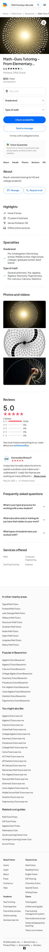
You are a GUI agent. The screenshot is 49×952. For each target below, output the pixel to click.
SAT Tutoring (30, 878)
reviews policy (21, 445)
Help (5, 887)
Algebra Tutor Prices (11, 826)
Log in (5, 869)
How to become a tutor (35, 918)
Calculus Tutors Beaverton (13, 669)
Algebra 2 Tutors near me (13, 720)
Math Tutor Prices (9, 817)
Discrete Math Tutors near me (15, 779)
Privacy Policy (9, 945)
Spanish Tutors (31, 887)
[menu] (5, 4)
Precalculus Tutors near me (14, 743)
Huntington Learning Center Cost (16, 839)
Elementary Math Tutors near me (16, 770)
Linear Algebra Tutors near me (15, 788)
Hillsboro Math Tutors (11, 617)
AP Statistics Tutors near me (14, 761)
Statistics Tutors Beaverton (14, 696)
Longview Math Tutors (11, 640)
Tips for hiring (9, 902)
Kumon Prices (8, 844)
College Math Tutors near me (14, 747)
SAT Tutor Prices (9, 821)
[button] (24, 506)
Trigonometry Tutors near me (15, 801)
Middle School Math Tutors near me (17, 792)
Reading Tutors (32, 869)
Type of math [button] (12, 109)
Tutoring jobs (31, 902)
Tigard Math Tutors (10, 604)
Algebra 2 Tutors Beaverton (14, 664)
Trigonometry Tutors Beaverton (16, 700)
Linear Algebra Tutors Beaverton (16, 691)
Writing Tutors (31, 892)
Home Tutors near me (11, 752)
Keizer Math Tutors (10, 631)
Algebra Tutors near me (12, 716)
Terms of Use (29, 942)
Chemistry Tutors (32, 883)
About (6, 162)
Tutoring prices (9, 906)
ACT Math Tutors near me (13, 756)
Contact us (8, 883)
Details (15, 162)
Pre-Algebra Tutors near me (14, 774)
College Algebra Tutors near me (16, 734)
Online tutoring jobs (34, 906)
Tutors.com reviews (34, 930)
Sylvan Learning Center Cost (14, 835)
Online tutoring (9, 915)
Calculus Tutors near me (12, 725)
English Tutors (31, 874)
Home (5, 13)
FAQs (45, 162)
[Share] (43, 22)
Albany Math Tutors (10, 644)
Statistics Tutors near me (13, 797)
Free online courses (12, 911)
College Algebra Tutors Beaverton (17, 673)
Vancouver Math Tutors (12, 622)
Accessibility (24, 945)
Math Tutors (17, 13)
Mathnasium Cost (10, 830)
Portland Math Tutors (11, 608)
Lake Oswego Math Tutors (13, 613)
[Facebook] (24, 948)
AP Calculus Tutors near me (14, 765)
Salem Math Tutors (10, 635)
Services (37, 945)
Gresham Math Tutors (11, 626)
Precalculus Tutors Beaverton (15, 682)
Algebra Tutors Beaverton (13, 660)
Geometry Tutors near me (13, 738)
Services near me (11, 920)
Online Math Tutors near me (14, 729)
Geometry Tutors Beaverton (14, 678)
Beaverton (30, 13)
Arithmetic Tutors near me (13, 783)
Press (5, 878)
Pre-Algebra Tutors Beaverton (15, 687)
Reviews (35, 162)
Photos (25, 162)
